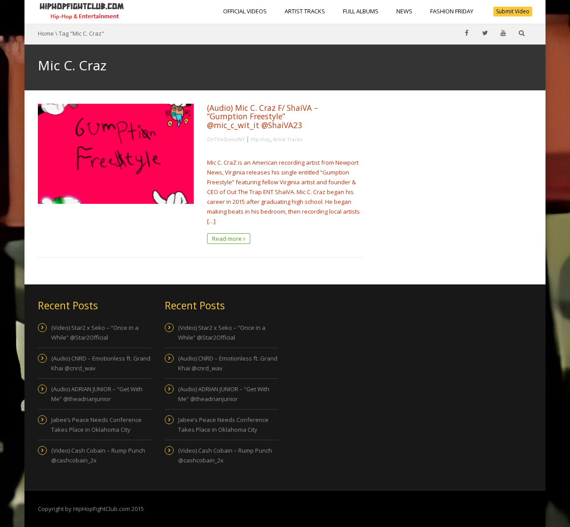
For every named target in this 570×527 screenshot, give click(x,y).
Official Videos (245, 11)
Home (46, 33)
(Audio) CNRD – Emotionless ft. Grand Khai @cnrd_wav (101, 363)
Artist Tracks (305, 11)
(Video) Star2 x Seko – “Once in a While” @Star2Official (94, 332)
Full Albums (361, 11)
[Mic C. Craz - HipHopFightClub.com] (82, 11)
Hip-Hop (260, 139)
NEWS (404, 11)
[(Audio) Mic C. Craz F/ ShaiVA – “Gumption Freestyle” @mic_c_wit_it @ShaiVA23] (116, 154)
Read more (227, 239)
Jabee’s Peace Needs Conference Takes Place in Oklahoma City (96, 425)
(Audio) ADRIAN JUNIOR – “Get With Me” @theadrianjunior (96, 394)
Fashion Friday (451, 11)
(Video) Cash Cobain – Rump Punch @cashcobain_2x (98, 455)
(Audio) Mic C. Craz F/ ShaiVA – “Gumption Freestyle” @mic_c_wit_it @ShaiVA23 (262, 116)
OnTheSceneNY (226, 139)
